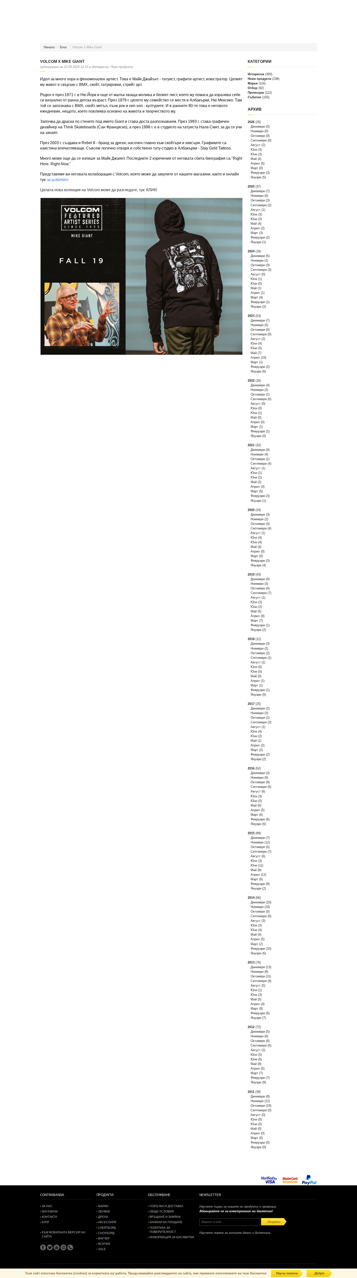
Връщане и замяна (165, 1217)
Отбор (252, 88)
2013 (251, 962)
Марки (253, 83)
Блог (63, 47)
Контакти (49, 1217)
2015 (251, 833)
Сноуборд (106, 1233)
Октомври (258, 136)
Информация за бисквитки (172, 1237)
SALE (102, 1249)
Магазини (50, 1211)
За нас (47, 1206)
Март (254, 168)
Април (255, 163)
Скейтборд (107, 1227)
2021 (251, 445)
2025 (251, 186)
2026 (251, 122)
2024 (251, 251)
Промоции (256, 92)
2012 (251, 1027)
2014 (251, 897)
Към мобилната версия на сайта (63, 1234)
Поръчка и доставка (166, 1206)
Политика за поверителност (163, 1230)
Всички (104, 1243)
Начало (49, 47)
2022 (251, 380)
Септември (259, 140)
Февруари (258, 172)
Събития (254, 97)
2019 (251, 574)
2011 (251, 1092)
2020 (251, 510)
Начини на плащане (166, 1222)
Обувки (104, 1211)
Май (254, 159)
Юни (254, 154)
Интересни (256, 74)
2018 (251, 639)
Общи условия (162, 1211)
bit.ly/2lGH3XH (57, 180)
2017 (251, 704)
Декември (258, 126)
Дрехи (103, 1217)
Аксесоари (107, 1222)
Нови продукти (259, 79)
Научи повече (287, 1273)
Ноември (257, 131)
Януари (256, 177)
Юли (254, 149)
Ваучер (104, 1238)
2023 (251, 316)
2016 (251, 768)
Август (256, 145)
